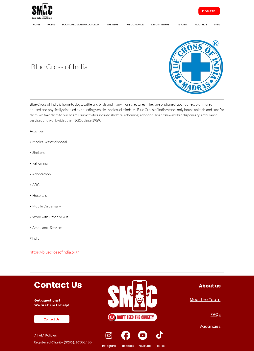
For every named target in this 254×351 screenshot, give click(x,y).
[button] (81, 24)
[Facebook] (125, 335)
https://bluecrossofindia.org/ (54, 252)
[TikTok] (159, 335)
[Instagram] (109, 335)
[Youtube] (142, 335)
